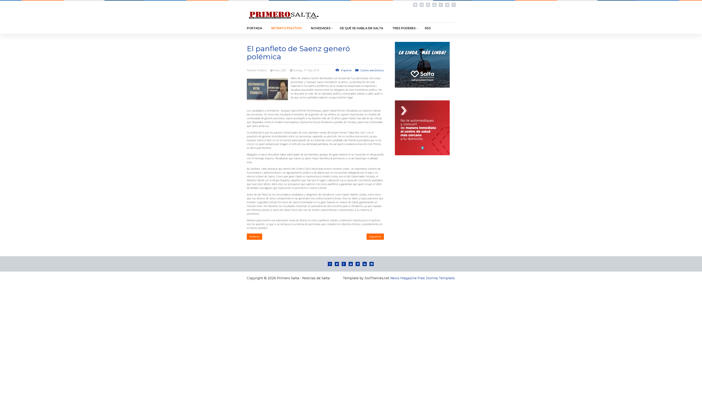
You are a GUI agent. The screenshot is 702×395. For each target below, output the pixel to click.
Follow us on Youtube (434, 5)
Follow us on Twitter (447, 5)
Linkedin (422, 5)
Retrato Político (257, 70)
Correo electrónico (372, 70)
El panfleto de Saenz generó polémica (298, 52)
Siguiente (375, 236)
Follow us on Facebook (454, 5)
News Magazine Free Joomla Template (422, 278)
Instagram (415, 5)
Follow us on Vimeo (428, 5)
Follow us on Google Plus (441, 5)
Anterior (254, 236)
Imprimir (346, 70)
